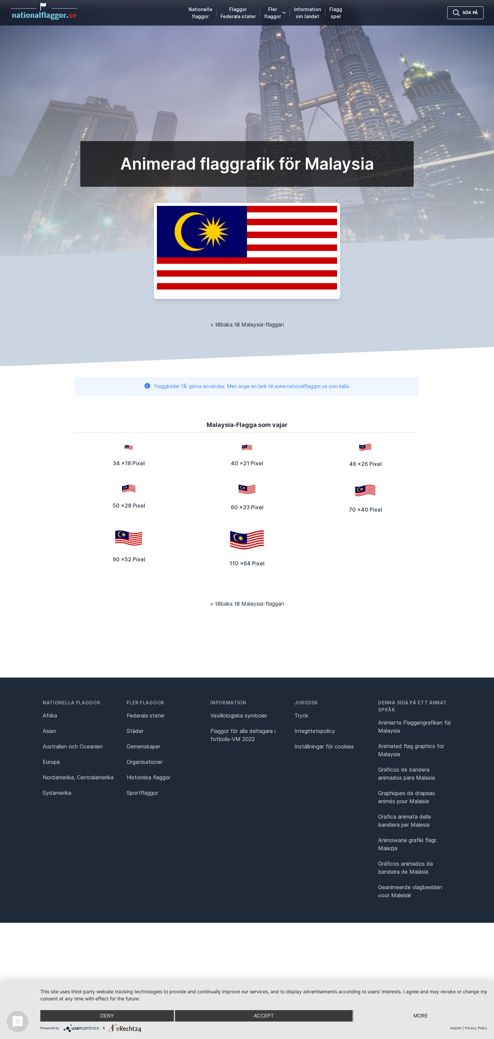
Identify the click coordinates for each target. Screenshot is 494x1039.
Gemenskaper (143, 746)
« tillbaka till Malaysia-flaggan (247, 324)
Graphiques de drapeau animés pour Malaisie (406, 797)
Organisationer (145, 762)
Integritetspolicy (314, 731)
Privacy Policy (476, 1028)
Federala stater (146, 715)
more (420, 1015)
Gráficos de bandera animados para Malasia (406, 773)
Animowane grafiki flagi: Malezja (407, 844)
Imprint (456, 1028)
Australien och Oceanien (73, 746)
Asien (49, 731)
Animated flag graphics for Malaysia (411, 750)
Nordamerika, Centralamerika (78, 777)
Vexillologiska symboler (238, 715)
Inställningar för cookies (324, 746)
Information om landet (307, 12)
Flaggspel (335, 12)
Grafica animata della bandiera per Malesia (404, 820)
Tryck (301, 715)
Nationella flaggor (200, 12)
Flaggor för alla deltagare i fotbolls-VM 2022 (243, 735)
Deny (107, 1015)
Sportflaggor (142, 792)
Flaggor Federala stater (238, 12)
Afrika (50, 715)
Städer (135, 731)
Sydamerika (57, 792)
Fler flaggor (272, 12)
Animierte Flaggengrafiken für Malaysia (414, 726)
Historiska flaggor (148, 777)
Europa (51, 762)
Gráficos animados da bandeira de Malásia (405, 867)
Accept (264, 1015)
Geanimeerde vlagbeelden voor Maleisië (410, 891)
